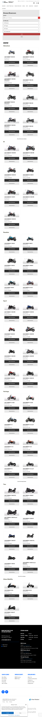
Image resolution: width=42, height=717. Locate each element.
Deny (20, 712)
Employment (30, 683)
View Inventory (12, 65)
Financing (4, 681)
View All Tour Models (21, 576)
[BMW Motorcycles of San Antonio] (10, 631)
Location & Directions (32, 678)
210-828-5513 (6, 640)
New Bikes (4, 677)
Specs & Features (12, 62)
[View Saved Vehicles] (34, 3)
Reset (22, 36)
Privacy (4, 701)
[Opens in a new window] (37, 3)
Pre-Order (4, 680)
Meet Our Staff (31, 681)
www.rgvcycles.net (27, 645)
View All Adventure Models (21, 138)
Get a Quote (4, 683)
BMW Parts (17, 678)
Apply (22, 34)
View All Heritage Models (21, 481)
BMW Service (18, 677)
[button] (25, 704)
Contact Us (5, 646)
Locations (4, 8)
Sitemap (10, 701)
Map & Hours (5, 644)
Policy (7, 701)
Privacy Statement (17, 715)
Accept (7, 712)
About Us (30, 677)
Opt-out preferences (11, 715)
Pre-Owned (4, 678)
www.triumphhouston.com (28, 658)
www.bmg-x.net (26, 651)
